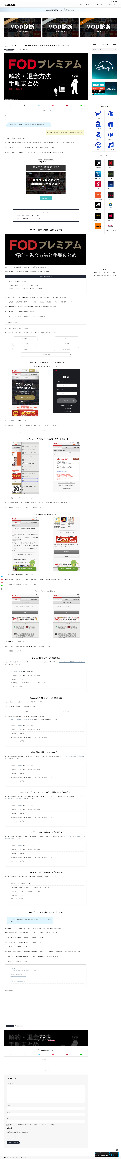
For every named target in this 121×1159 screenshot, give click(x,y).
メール (9, 1112)
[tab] (25, 711)
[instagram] (112, 1)
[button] (10, 105)
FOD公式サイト (13, 420)
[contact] (116, 1)
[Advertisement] (46, 1008)
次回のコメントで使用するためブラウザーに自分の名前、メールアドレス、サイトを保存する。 (33, 1125)
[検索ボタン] (115, 4)
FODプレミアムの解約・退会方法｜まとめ (28, 218)
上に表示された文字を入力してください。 (17, 1132)
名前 (8, 1106)
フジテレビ (19, 1026)
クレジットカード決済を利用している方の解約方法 (19, 719)
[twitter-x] (109, 1)
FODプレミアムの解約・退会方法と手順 (28, 216)
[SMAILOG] (10, 4)
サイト (8, 1118)
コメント (10, 1084)
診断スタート (46, 198)
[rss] (114, 1)
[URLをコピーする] (2, 589)
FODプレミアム (9, 49)
